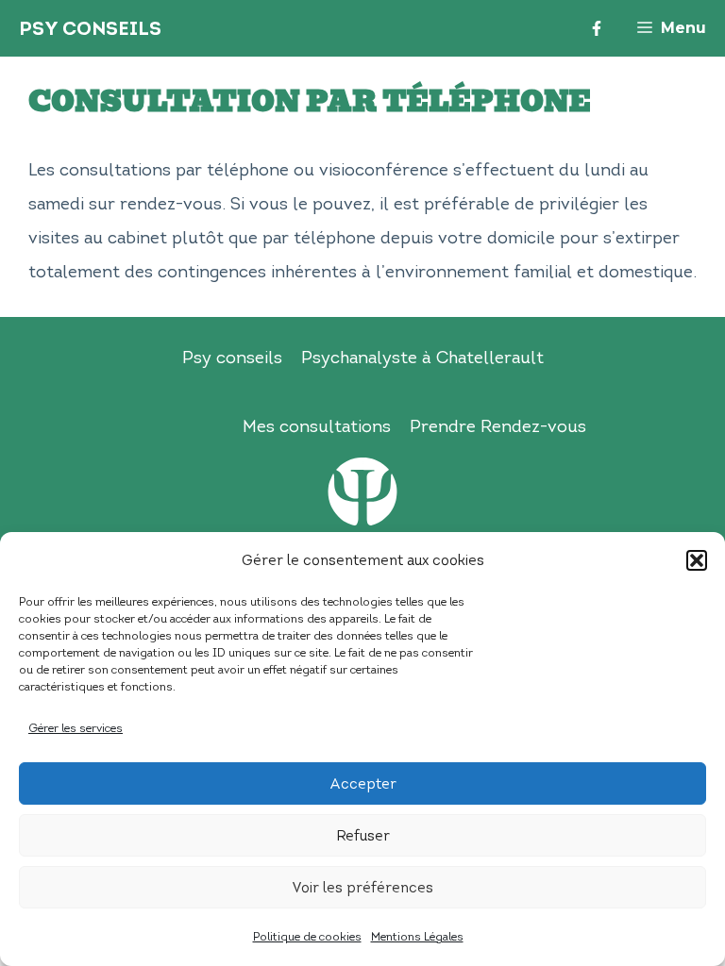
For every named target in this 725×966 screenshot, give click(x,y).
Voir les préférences (362, 887)
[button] (696, 560)
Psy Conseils (90, 28)
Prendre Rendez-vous (498, 426)
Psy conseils (232, 357)
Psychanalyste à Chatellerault (422, 357)
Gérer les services (75, 728)
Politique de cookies (307, 936)
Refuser (363, 835)
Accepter (362, 783)
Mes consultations (317, 426)
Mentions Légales (417, 936)
